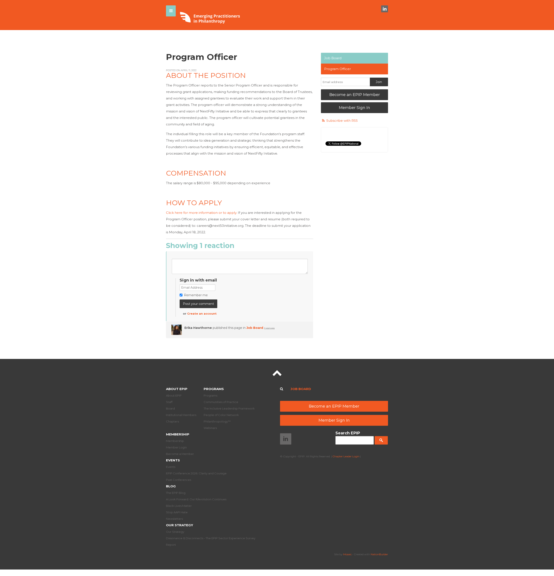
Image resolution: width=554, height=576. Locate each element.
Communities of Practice (221, 402)
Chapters (172, 421)
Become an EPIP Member (354, 94)
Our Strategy (179, 525)
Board (170, 408)
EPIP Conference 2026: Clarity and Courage (196, 473)
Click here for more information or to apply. (201, 213)
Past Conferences (178, 480)
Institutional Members (181, 415)
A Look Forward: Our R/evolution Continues (196, 499)
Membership (177, 434)
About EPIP (176, 389)
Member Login (176, 447)
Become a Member (180, 454)
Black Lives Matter (179, 505)
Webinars (210, 428)
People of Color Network (221, 415)
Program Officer (337, 69)
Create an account (202, 313)
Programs (214, 389)
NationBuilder (379, 554)
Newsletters (174, 518)
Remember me (196, 295)
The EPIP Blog (175, 492)
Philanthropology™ (217, 421)
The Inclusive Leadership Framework (229, 408)
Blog (171, 486)
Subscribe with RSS (342, 120)
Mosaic (347, 554)
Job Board (254, 328)
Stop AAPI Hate (177, 512)
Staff (169, 402)
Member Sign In (354, 107)
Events (173, 460)
